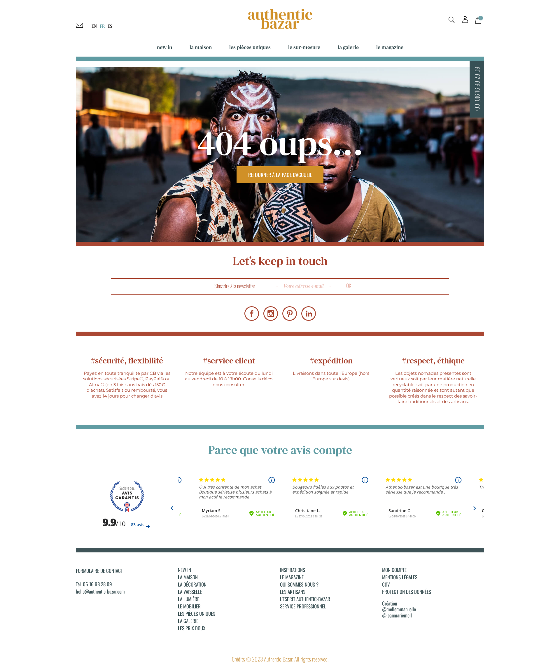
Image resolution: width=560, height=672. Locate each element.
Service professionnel (303, 606)
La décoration (192, 584)
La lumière (188, 599)
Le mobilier (189, 606)
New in (164, 47)
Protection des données (406, 592)
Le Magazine (292, 577)
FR (102, 26)
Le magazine (389, 47)
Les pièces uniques (250, 47)
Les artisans (292, 592)
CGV (386, 584)
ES (110, 26)
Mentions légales (399, 577)
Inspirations (292, 570)
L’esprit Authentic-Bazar (305, 599)
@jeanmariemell (397, 615)
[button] (451, 20)
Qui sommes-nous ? (299, 584)
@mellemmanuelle (399, 609)
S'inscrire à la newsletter (234, 285)
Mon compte (394, 570)
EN (94, 26)
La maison (201, 47)
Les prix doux (191, 628)
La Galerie (348, 47)
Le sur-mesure (304, 47)
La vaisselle (190, 592)
